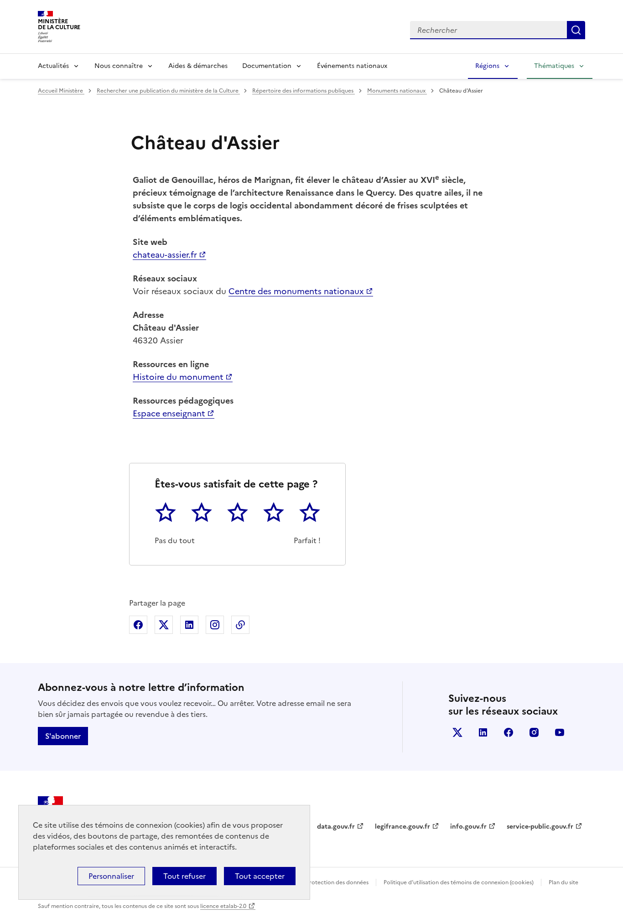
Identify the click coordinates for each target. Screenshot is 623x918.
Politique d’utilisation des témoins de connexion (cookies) (459, 882)
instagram (534, 732)
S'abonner (63, 736)
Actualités (53, 66)
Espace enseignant (169, 413)
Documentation (266, 66)
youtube (559, 732)
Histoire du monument (178, 377)
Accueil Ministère (61, 91)
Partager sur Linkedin (189, 625)
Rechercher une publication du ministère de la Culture (168, 91)
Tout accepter (260, 876)
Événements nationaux (352, 66)
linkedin (483, 732)
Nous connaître (118, 66)
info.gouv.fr (468, 826)
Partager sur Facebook (138, 625)
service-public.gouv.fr (540, 826)
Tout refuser (184, 876)
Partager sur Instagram (215, 625)
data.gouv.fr (336, 826)
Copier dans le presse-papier (240, 625)
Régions (487, 66)
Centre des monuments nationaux (296, 291)
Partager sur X (164, 625)
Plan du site (563, 882)
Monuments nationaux (397, 91)
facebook (508, 732)
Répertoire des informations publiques (303, 91)
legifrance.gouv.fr (402, 826)
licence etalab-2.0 (223, 906)
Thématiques (554, 66)
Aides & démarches (198, 66)
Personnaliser (111, 876)
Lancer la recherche (576, 30)
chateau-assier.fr (165, 255)
